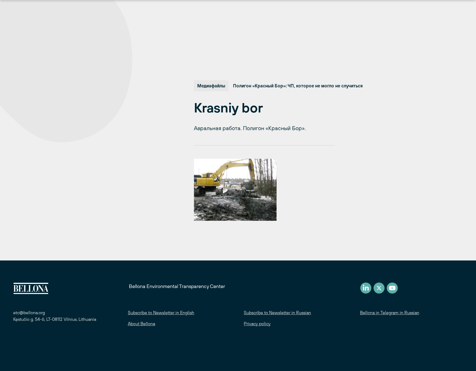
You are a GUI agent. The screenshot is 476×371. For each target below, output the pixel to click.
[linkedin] (365, 288)
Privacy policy (257, 323)
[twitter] (379, 288)
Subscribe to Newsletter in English (161, 312)
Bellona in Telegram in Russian (389, 312)
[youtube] (392, 288)
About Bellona (141, 323)
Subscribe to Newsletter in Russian (277, 312)
